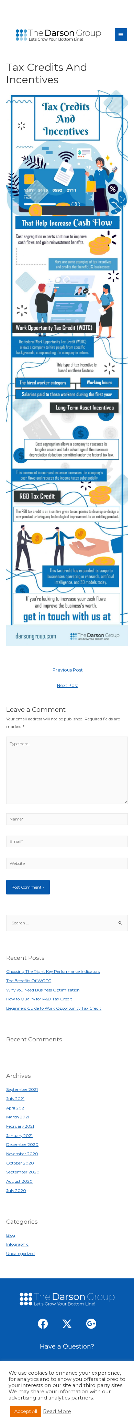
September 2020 (23, 1172)
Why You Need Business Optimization (43, 990)
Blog (10, 1235)
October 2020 (20, 1163)
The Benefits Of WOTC (28, 980)
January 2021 (19, 1135)
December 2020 (22, 1144)
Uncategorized (20, 1253)
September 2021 (22, 1089)
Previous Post (68, 670)
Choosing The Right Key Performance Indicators (53, 971)
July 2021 (15, 1098)
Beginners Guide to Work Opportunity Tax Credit (53, 1008)
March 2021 (17, 1117)
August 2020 (19, 1181)
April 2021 (15, 1108)
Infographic (17, 1244)
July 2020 (16, 1190)
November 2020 (22, 1153)
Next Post (67, 685)
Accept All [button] (25, 1411)
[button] (43, 1323)
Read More (57, 1411)
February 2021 (20, 1126)
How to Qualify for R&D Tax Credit (39, 999)
